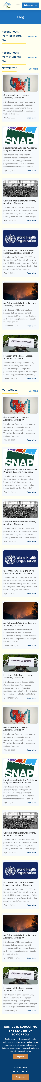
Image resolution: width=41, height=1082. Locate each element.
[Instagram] (18, 1071)
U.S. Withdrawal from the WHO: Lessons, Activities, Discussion (19, 251)
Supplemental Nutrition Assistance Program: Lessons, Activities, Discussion (20, 149)
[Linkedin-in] (22, 1071)
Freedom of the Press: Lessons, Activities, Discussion (18, 357)
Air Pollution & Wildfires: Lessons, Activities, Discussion (20, 304)
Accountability (20, 1067)
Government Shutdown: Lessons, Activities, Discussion (19, 202)
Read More (31, 118)
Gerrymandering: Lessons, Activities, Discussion (16, 96)
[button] (17, 5)
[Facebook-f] (27, 1071)
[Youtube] (14, 1071)
